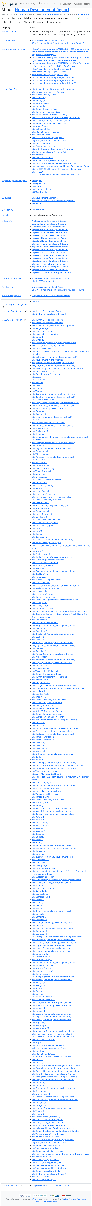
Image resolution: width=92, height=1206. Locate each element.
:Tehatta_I (38, 1111)
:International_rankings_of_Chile (48, 1165)
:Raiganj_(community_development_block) (52, 448)
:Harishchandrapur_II (43, 739)
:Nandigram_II (40, 605)
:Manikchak (38, 751)
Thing (20, 14)
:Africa (36, 377)
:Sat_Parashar (39, 691)
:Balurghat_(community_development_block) (53, 394)
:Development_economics (45, 146)
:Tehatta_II (38, 1114)
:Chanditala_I (39, 628)
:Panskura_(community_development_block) (53, 457)
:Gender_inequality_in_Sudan (46, 1171)
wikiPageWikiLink (11, 89)
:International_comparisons (46, 1148)
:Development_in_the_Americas (47, 359)
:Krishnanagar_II (41, 1094)
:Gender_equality (41, 511)
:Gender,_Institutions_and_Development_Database (56, 1131)
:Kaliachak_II (39, 745)
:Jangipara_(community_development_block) (53, 645)
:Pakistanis (38, 106)
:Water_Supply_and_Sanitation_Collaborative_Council (57, 368)
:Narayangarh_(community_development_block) (55, 942)
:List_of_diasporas (41, 348)
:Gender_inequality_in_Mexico (47, 702)
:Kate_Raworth (40, 517)
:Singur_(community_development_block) (52, 662)
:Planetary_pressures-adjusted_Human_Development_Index (60, 166)
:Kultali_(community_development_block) (52, 1019)
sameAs (7, 221)
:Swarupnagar (40, 865)
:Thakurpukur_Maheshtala (45, 671)
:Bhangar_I (38, 982)
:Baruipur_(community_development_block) (53, 976)
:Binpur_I (37, 551)
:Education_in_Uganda (43, 525)
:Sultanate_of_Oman (42, 157)
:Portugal (37, 382)
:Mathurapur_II (40, 1028)
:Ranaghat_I (39, 1102)
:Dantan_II (38, 902)
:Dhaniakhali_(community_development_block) (54, 634)
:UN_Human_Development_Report (49, 314)
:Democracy (39, 97)
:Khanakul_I (38, 648)
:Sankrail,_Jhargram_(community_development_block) (58, 688)
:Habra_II (37, 842)
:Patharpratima (40, 465)
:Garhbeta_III (39, 919)
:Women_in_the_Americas (45, 708)
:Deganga (38, 834)
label (6, 215)
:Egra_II (37, 531)
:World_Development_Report (46, 542)
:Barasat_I (38, 817)
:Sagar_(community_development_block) (52, 1034)
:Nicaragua (38, 379)
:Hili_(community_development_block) (50, 408)
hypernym (8, 209)
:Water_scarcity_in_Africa (44, 771)
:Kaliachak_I (39, 742)
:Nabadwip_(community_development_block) (54, 1096)
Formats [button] (44, 3)
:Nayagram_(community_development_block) (54, 685)
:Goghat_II (38, 639)
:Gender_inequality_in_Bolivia (46, 499)
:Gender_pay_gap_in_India (45, 1159)
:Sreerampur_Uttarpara (44, 1179)
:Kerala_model (40, 451)
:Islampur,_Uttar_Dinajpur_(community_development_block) (60, 437)
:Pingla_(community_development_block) (52, 945)
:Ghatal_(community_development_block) (52, 922)
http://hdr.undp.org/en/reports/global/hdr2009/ (54, 80)
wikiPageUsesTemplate (14, 180)
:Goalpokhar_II (40, 431)
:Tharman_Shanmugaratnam (46, 479)
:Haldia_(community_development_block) (52, 557)
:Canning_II (38, 994)
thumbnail (8, 40)
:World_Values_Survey (43, 868)
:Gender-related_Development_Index (50, 160)
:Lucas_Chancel (40, 491)
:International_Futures (43, 1054)
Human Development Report (42, 9)
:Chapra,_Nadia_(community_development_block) (56, 1071)
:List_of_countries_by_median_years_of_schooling (56, 1065)
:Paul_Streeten (40, 665)
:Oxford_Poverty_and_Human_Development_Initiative (57, 765)
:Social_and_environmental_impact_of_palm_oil (54, 768)
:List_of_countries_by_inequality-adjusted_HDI (54, 163)
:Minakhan (38, 854)
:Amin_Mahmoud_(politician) (46, 774)
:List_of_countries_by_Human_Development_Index (56, 117)
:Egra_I (36, 528)
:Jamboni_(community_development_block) (53, 362)
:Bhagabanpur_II (41, 682)
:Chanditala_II (39, 631)
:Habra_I (37, 839)
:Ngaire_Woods (40, 668)
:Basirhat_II (38, 831)
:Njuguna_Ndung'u (42, 959)
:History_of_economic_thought (47, 322)
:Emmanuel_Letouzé (42, 971)
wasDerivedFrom (11, 278)
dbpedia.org (83, 14)
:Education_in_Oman (43, 608)
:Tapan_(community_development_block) (52, 417)
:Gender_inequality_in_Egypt (46, 1145)
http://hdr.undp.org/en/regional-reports (50, 74)
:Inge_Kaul (38, 1051)
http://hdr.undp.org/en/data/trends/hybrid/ (52, 69)
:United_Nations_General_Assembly (49, 114)
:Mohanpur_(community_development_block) (54, 939)
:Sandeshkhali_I (40, 859)
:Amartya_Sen (39, 100)
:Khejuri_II (38, 1062)
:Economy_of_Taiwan (43, 888)
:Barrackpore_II (40, 825)
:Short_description (42, 189)
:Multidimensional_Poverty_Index (48, 92)
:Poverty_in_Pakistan (43, 705)
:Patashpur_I (39, 459)
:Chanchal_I (38, 722)
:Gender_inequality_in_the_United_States (52, 882)
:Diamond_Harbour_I (43, 996)
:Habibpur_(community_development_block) (53, 734)
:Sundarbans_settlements (45, 622)
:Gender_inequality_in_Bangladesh (49, 699)
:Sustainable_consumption (45, 334)
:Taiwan (37, 388)
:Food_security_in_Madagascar (47, 1119)
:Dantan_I (38, 899)
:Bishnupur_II (39, 488)
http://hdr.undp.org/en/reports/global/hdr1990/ (54, 77)
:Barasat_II (38, 819)
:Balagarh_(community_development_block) (53, 625)
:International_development (46, 132)
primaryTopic (11, 1185)
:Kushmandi (39, 414)
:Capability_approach (43, 876)
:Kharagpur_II (39, 934)
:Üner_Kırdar (39, 697)
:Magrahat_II (39, 568)
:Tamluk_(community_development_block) (52, 539)
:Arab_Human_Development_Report (49, 1125)
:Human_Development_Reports (47, 311)
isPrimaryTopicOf (11, 295)
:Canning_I (38, 991)
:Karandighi (38, 445)
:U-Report (38, 885)
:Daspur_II (38, 908)
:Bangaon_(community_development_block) (53, 814)
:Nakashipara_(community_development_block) (55, 1099)
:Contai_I (37, 337)
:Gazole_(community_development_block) (52, 731)
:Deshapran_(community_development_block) (54, 342)
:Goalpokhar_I (40, 428)
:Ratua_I (37, 757)
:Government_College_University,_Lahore (52, 505)
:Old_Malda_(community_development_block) (54, 754)
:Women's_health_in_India (45, 794)
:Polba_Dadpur (40, 657)
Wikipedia (36, 1199)
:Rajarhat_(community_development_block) (53, 856)
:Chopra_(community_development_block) (52, 425)
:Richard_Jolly (39, 591)
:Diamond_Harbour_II (43, 999)
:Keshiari (37, 925)
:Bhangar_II (38, 985)
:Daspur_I (38, 905)
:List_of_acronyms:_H (43, 371)
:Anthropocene (40, 103)
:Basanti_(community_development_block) (52, 979)
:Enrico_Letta (39, 577)
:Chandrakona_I (40, 894)
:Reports (37, 154)
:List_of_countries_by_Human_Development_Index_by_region (61, 1154)
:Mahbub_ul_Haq (41, 129)
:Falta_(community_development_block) (51, 1002)
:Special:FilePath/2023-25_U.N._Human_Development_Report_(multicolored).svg (58, 288)
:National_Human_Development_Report (51, 120)
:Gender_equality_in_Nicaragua (47, 1151)
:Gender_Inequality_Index (45, 109)
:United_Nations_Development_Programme (53, 89)
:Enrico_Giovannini (42, 514)
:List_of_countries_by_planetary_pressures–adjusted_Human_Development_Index (53, 1141)
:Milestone (38, 209)
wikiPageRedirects (14, 311)
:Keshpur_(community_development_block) (53, 928)
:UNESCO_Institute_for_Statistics (48, 711)
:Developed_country (42, 485)
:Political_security (41, 1156)
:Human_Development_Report (51, 295)
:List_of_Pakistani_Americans (46, 791)
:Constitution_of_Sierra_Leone (47, 374)
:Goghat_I (38, 637)
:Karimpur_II (39, 1085)
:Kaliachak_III (39, 748)
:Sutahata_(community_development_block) (53, 962)
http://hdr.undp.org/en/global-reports (49, 71)
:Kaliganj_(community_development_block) (53, 1079)
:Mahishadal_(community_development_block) (54, 357)
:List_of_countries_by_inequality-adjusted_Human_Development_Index (49, 139)
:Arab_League (39, 474)
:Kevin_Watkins (40, 502)
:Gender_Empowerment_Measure (49, 123)
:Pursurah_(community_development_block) (53, 659)
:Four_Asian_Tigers (42, 782)
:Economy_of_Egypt (42, 594)
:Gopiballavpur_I (41, 554)
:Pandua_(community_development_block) (52, 654)
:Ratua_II (37, 759)
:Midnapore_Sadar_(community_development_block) (57, 936)
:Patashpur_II (39, 462)
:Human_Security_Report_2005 (47, 1162)
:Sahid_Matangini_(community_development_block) (56, 879)
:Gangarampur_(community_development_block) (55, 402)
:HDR (36, 301)
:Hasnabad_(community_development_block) (54, 848)
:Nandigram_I (39, 602)
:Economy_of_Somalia (43, 494)
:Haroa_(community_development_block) (52, 845)
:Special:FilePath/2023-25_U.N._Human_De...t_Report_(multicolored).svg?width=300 (59, 41)
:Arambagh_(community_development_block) (54, 762)
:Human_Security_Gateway (45, 788)
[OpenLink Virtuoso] (25, 1195)
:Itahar (36, 439)
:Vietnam (37, 391)
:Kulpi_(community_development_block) (51, 1016)
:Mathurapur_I (40, 1025)
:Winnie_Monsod (41, 454)
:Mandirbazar (39, 619)
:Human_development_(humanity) (49, 152)
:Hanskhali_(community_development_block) (53, 1074)
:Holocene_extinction (43, 565)
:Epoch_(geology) (41, 143)
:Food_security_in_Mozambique (47, 1122)
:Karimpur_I (39, 1082)
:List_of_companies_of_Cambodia (48, 345)
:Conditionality (40, 954)
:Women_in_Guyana (42, 965)
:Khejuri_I (37, 1059)
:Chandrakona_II (41, 896)
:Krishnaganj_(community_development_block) (54, 1088)
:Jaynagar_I (38, 1008)
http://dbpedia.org (51, 14)
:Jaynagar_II (38, 1011)
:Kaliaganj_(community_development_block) (53, 442)
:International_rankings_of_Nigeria (49, 1168)
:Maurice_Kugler (41, 694)
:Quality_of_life (40, 574)
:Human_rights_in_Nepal (44, 597)
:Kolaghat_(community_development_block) (53, 571)
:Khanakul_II (39, 651)
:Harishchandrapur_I (43, 737)
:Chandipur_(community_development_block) (54, 785)
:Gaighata (38, 836)
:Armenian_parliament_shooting (48, 559)
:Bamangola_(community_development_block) (54, 719)
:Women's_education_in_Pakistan (48, 1134)
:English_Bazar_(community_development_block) (55, 728)
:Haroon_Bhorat (40, 797)
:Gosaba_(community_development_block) (52, 1005)
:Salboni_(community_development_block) (52, 951)
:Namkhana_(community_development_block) (54, 1031)
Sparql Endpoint (82, 3)
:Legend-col (38, 183)
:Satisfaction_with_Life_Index (46, 519)
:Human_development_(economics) (49, 677)
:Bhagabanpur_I (40, 679)
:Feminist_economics (43, 399)
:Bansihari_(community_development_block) (53, 397)
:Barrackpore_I (40, 822)
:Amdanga (38, 805)
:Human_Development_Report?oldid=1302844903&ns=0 (51, 279)
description (9, 31)
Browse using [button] (28, 3)
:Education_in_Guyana (43, 1039)
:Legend (37, 180)
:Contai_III (38, 339)
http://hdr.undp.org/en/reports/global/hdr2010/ (54, 83)
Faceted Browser (63, 3)
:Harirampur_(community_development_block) (54, 405)
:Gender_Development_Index (46, 674)
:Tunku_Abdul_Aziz (42, 471)
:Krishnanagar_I (40, 1091)
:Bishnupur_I (39, 988)
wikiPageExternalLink (13, 49)
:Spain (36, 385)
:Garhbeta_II (39, 916)
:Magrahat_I (39, 1022)
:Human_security (41, 974)
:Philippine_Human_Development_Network (53, 1128)
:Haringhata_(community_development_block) (54, 1076)
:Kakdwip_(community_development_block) (53, 1014)
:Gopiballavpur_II (41, 956)
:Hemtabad (38, 434)
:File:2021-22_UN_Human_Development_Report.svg (56, 169)
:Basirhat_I (38, 828)
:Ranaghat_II (39, 1105)
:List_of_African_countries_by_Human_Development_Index (60, 611)
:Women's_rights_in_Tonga (45, 1136)
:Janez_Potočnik (40, 508)
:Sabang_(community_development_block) (52, 948)
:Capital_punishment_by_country (48, 717)
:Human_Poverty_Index (44, 94)
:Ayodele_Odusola (41, 968)
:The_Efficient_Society (43, 468)
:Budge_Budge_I (40, 328)
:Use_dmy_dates (40, 192)
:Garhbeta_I (39, 914)
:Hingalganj (38, 851)
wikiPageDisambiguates (14, 304)
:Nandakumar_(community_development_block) (55, 599)
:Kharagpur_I (39, 931)
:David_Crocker (40, 1176)
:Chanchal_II (39, 725)
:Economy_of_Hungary (43, 331)
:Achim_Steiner (40, 126)
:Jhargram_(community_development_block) (53, 365)
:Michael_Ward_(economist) (46, 1116)
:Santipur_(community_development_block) (53, 1108)
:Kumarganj (39, 411)
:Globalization (39, 477)
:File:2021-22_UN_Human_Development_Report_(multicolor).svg (56, 173)
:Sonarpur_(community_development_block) (53, 1036)
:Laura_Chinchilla (41, 582)
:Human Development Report (49, 221)
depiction (8, 287)
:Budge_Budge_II (41, 891)
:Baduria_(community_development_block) (52, 808)
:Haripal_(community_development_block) (52, 642)
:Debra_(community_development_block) (52, 911)
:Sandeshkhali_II (41, 862)
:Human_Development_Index (46, 112)
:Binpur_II (38, 1042)
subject (7, 197)
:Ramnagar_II (39, 537)
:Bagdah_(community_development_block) (52, 811)
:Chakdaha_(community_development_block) (53, 1068)
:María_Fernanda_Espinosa (45, 588)
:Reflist (36, 186)
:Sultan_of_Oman (41, 134)
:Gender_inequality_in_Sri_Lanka (48, 799)
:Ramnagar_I (39, 534)
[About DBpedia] (9, 3)
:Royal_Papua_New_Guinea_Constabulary (52, 1056)
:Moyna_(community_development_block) (52, 497)
